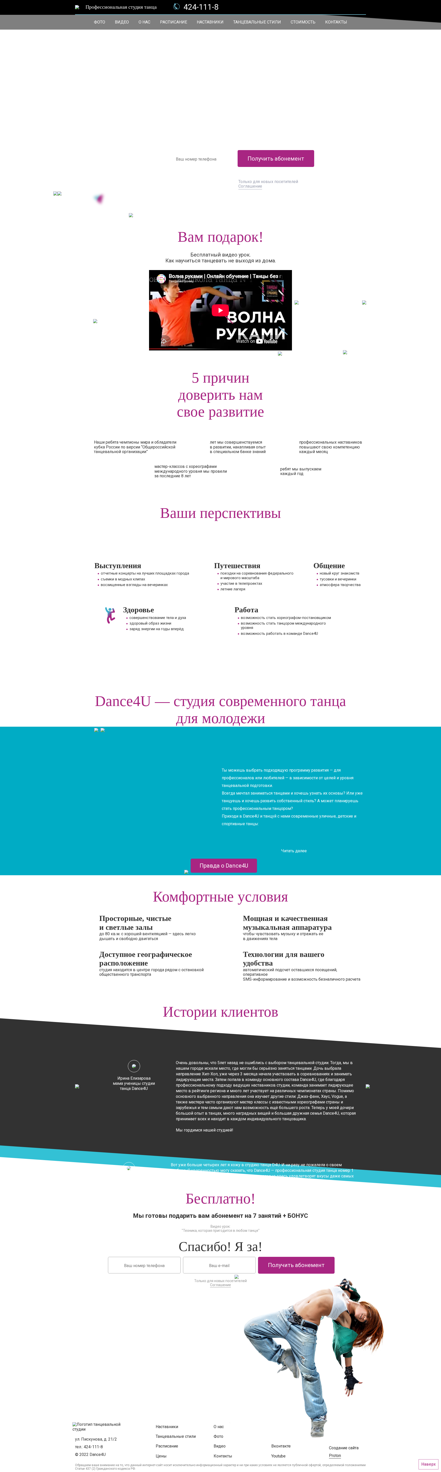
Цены (161, 1456)
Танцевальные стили (257, 22)
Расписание (173, 22)
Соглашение (250, 186)
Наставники (210, 22)
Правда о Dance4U (224, 865)
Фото (99, 22)
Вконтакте (281, 1446)
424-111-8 (200, 7)
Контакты (336, 22)
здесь (147, 1374)
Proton (335, 1455)
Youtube (278, 1456)
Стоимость (303, 22)
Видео (122, 22)
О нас (144, 22)
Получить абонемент (276, 158)
